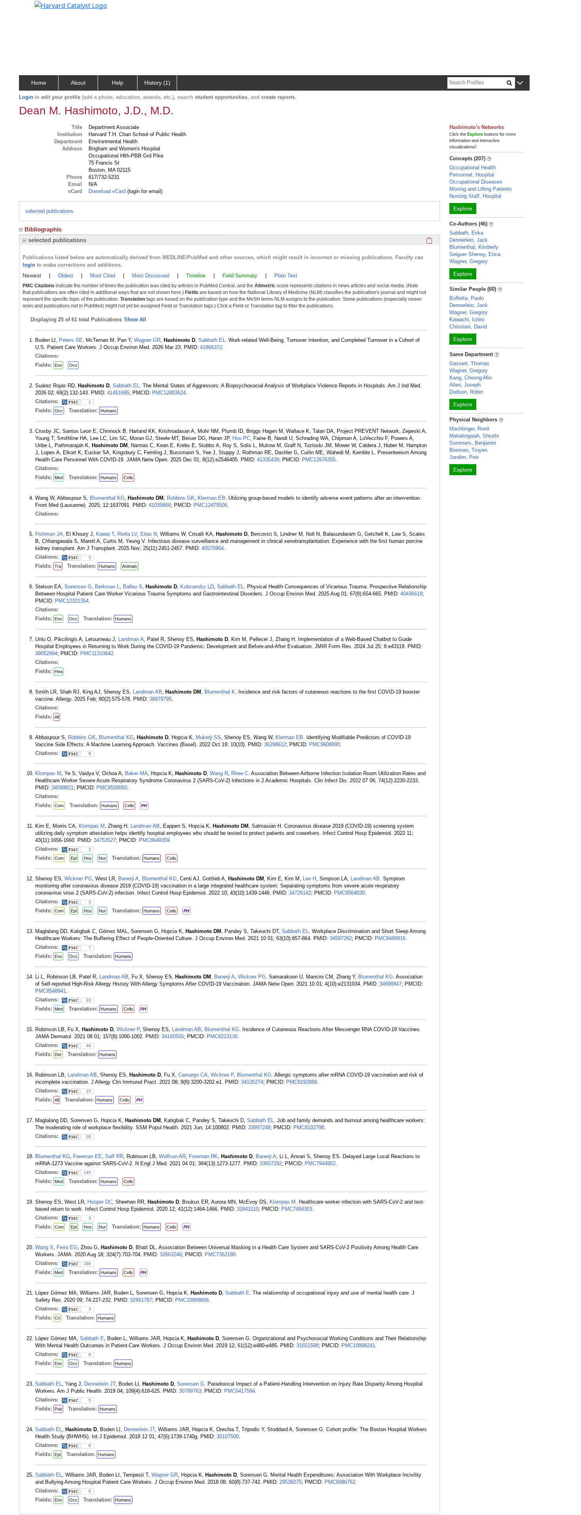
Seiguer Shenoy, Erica (474, 254)
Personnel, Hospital (471, 175)
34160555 (173, 1036)
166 (87, 1263)
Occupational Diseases (475, 182)
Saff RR (114, 1156)
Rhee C (239, 773)
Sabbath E (237, 1293)
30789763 (190, 1391)
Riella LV (127, 534)
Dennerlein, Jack (468, 240)
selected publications (49, 211)
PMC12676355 (319, 460)
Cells (128, 477)
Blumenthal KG (107, 498)
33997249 (259, 1127)
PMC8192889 (301, 1082)
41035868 (160, 505)
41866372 (211, 347)
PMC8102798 (308, 1127)
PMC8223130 (222, 1036)
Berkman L (107, 587)
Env (58, 365)
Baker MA (136, 773)
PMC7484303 (296, 1209)
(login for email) (144, 191)
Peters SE (71, 340)
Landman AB (147, 692)
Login (26, 97)
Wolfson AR (172, 1156)
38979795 (160, 699)
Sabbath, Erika (466, 233)
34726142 (300, 893)
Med (59, 477)
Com (59, 805)
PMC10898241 (358, 1345)
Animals (129, 566)
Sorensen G (78, 587)
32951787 (141, 1300)
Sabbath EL (211, 340)
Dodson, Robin (466, 392)
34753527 (105, 840)
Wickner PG (78, 879)
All (57, 717)
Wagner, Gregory (468, 261)
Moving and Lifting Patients (480, 189)
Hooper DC (99, 1202)
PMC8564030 (349, 893)
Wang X (44, 1247)
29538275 (290, 1482)
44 (88, 1045)
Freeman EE (87, 1156)
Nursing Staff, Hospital (475, 196)
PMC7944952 (320, 1163)
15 (88, 1091)
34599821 (62, 788)
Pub (58, 1409)
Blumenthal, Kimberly (473, 247)
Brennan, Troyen (468, 450)
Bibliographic (43, 229)
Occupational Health (472, 168)
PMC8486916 (390, 938)
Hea (58, 671)
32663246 (171, 1254)
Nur (102, 858)
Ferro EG (67, 1247)
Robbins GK (180, 498)
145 (87, 1172)
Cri (57, 1318)
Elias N (148, 534)
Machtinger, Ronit (469, 429)
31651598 (307, 1345)
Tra (58, 566)
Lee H (309, 879)
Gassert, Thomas (469, 363)
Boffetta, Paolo (466, 298)
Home (38, 83)
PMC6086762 (339, 1482)
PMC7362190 (220, 1254)
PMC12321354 (72, 601)
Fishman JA (49, 534)
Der (58, 1054)
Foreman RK (203, 1156)
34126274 (252, 1082)
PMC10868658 (192, 1300)
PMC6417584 (239, 1391)
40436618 (411, 594)
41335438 (268, 460)
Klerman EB (211, 498)
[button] (520, 83)
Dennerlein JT (99, 1384)
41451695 (118, 393)
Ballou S (132, 587)
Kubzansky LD (197, 587)
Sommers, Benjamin (472, 443)
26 (88, 1136)
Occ (73, 365)
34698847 (390, 984)
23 (88, 1000)
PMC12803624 (169, 393)
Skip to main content (33, 9)
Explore (462, 208)
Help (117, 83)
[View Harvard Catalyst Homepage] (70, 4)
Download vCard (107, 191)
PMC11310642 (96, 653)
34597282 (341, 938)
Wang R (219, 773)
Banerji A (128, 879)
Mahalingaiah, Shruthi (474, 436)
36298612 (275, 744)
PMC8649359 (154, 840)
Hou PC (241, 438)
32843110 (247, 1209)
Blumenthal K (219, 692)
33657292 (271, 1163)
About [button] (78, 83)
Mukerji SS (208, 737)
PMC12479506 (210, 505)
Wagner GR (147, 340)
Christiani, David (468, 327)
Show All (135, 319)
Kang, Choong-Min (470, 378)
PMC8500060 (111, 788)
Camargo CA (193, 1075)
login (29, 265)
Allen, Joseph (465, 385)
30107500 (228, 1436)
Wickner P (128, 1029)
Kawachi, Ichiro (467, 319)
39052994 (46, 653)
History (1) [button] (157, 83)
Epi (74, 858)
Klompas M (48, 773)
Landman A (131, 639)
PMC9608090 (324, 744)
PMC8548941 (50, 991)
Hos (88, 858)
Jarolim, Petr (464, 457)
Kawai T (105, 534)
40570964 (213, 548)
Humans (108, 410)
